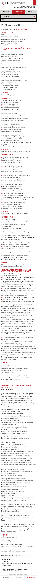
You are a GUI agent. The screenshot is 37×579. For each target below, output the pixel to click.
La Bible (30, 12)
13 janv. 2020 (18, 16)
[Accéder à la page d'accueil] (5, 3)
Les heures (18, 12)
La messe (6, 12)
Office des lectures (18, 20)
